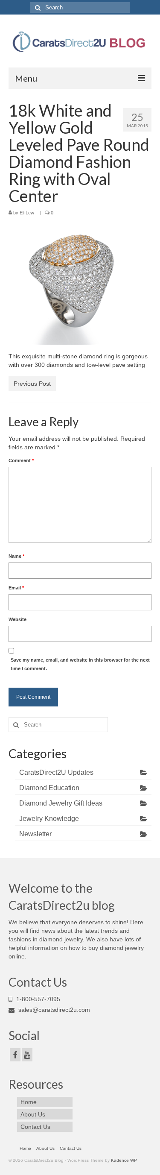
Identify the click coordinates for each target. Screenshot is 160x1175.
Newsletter (35, 834)
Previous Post (32, 383)
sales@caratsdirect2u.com (53, 1009)
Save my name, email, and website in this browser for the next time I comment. (80, 664)
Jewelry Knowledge (49, 818)
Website (17, 619)
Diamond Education (49, 787)
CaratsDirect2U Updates (56, 772)
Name (16, 556)
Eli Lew (27, 212)
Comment (21, 460)
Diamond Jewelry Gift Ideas (60, 803)
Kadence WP (124, 1160)
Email (16, 587)
